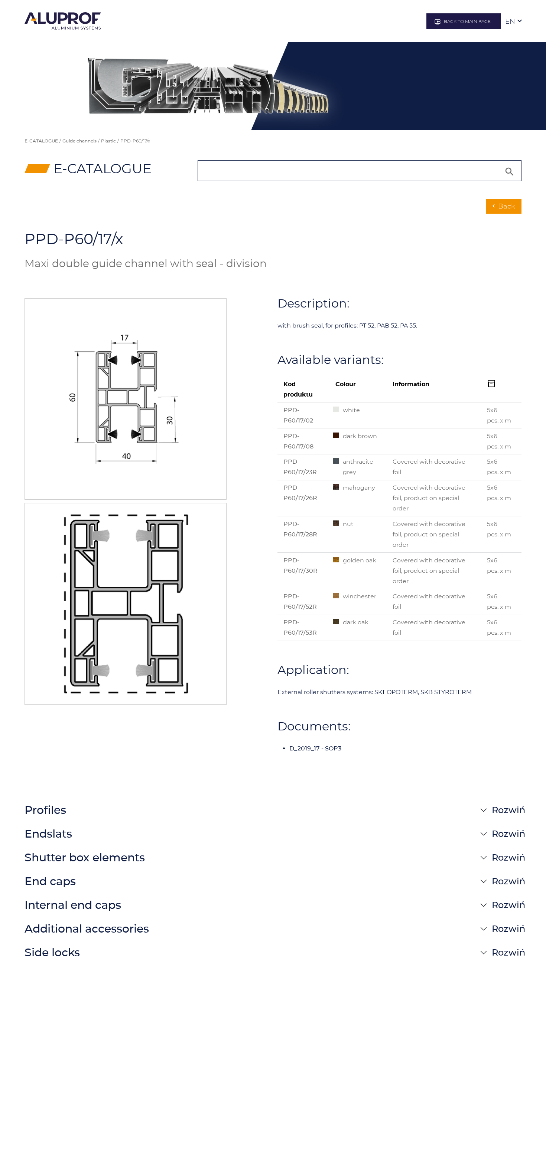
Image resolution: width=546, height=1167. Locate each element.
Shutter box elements (85, 857)
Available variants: (330, 360)
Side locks (52, 952)
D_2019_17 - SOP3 (315, 748)
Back (502, 206)
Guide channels (79, 141)
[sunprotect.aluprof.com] (63, 21)
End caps (50, 881)
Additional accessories (87, 929)
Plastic (108, 141)
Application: (313, 670)
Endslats (48, 834)
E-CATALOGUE (41, 141)
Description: (313, 303)
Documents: (314, 726)
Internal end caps (73, 905)
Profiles (45, 810)
